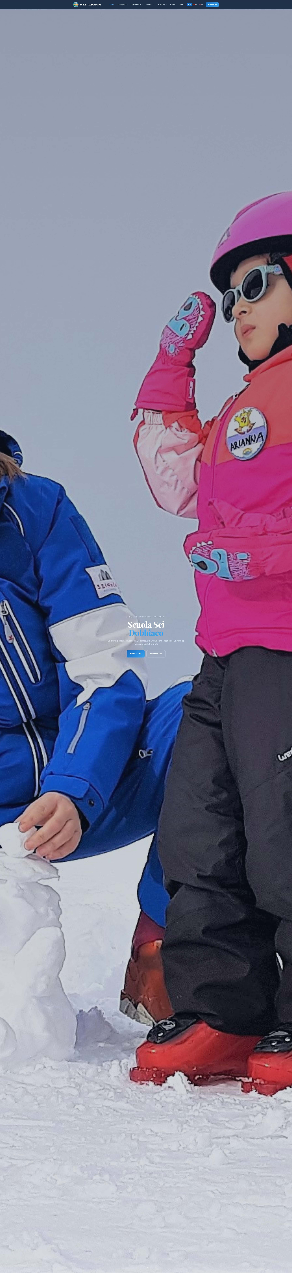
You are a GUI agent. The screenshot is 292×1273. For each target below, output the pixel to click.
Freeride (149, 4)
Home (112, 4)
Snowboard (161, 4)
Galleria (172, 4)
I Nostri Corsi (156, 653)
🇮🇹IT (189, 4)
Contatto (182, 4)
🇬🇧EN (201, 4)
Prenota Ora (212, 4)
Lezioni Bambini (136, 4)
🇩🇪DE (195, 4)
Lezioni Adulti (121, 4)
